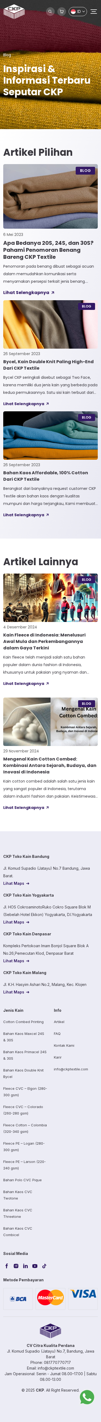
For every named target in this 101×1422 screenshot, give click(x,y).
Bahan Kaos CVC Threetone (17, 1213)
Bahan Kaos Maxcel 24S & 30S (23, 1036)
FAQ (57, 1033)
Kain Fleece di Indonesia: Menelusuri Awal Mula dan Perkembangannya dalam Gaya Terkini (44, 641)
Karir (58, 1057)
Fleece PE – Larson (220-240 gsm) (24, 1164)
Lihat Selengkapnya (26, 292)
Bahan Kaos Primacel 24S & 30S (25, 1055)
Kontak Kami (64, 1045)
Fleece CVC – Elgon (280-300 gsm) (25, 1091)
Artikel (59, 1022)
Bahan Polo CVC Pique (22, 1180)
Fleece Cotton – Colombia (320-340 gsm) (25, 1128)
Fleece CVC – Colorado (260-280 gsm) (23, 1110)
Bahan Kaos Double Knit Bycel (23, 1073)
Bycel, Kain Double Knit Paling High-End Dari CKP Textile (48, 365)
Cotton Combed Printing (23, 1022)
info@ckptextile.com (71, 1069)
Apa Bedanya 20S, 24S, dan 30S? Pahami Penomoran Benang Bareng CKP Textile (48, 249)
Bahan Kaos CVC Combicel (17, 1231)
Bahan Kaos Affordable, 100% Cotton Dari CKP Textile (45, 476)
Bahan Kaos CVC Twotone (17, 1195)
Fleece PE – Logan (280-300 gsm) (24, 1146)
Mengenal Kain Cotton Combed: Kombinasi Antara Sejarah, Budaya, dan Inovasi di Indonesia (49, 765)
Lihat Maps (13, 883)
